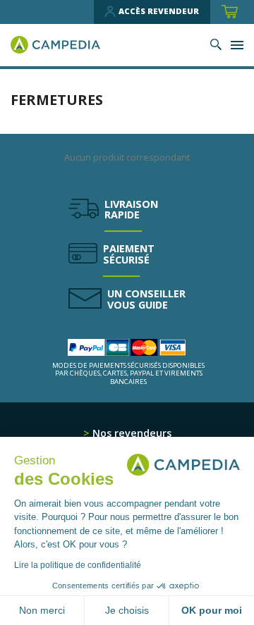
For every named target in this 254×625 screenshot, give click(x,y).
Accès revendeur (159, 11)
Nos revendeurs (130, 433)
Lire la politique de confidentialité (77, 565)
